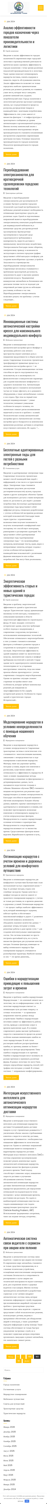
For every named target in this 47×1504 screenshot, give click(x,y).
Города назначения (12, 51)
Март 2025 (8, 1475)
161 (19, 1361)
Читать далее (11, 154)
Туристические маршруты (15, 875)
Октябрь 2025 (9, 1441)
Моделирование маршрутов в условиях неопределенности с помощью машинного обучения (23, 728)
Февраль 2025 (9, 1479)
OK (27, 1501)
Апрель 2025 (9, 1470)
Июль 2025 (8, 1455)
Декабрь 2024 (9, 1489)
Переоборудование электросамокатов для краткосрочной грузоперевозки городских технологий (21, 179)
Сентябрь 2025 (10, 1446)
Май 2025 (7, 1465)
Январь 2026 (9, 1427)
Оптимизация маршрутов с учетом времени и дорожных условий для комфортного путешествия (22, 863)
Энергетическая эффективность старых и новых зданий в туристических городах (20, 588)
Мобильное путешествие (14, 340)
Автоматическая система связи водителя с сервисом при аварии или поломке (21, 1243)
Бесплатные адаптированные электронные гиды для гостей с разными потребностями (23, 456)
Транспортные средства (14, 193)
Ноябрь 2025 (9, 1436)
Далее (26, 1361)
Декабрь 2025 (9, 1431)
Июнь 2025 (8, 1460)
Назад (10, 1356)
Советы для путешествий (13, 1403)
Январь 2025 (9, 1484)
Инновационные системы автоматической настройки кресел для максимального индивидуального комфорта (22, 328)
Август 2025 (8, 1451)
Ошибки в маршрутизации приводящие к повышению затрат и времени (21, 983)
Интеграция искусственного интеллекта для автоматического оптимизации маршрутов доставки (22, 1102)
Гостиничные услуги (12, 468)
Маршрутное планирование (15, 740)
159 (29, 1356)
